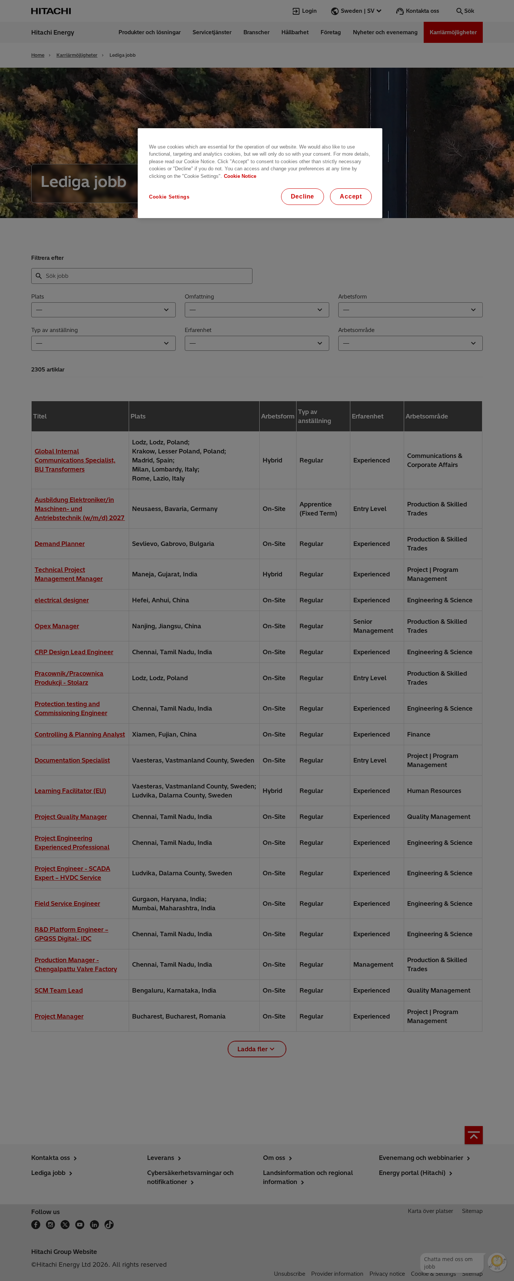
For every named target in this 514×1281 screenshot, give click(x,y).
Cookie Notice (240, 176)
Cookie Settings (169, 197)
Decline (303, 196)
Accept (351, 196)
